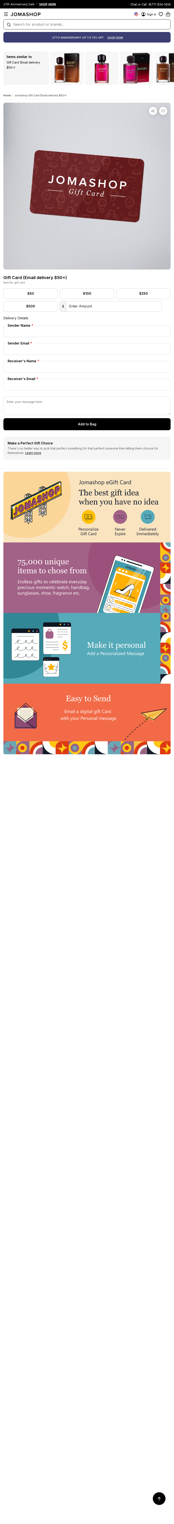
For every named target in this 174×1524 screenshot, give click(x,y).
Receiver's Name (23, 361)
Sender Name (20, 325)
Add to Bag (87, 424)
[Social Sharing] (153, 111)
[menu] (5, 14)
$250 (143, 293)
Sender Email (20, 343)
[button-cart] (168, 14)
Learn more (33, 453)
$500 (30, 306)
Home (7, 95)
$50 (30, 293)
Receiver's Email (23, 379)
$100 (87, 293)
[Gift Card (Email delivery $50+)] (163, 111)
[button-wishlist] (160, 14)
